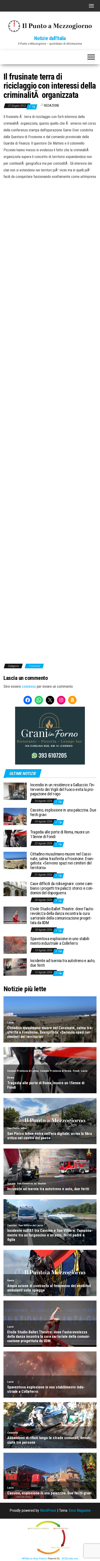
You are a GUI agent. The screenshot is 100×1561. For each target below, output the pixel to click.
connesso (29, 686)
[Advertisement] (50, 211)
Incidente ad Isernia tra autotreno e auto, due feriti (62, 963)
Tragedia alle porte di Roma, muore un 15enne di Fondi (60, 834)
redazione (51, 105)
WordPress (48, 1510)
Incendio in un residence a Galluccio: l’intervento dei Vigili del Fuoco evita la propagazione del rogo (62, 789)
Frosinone (34, 666)
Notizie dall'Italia (50, 38)
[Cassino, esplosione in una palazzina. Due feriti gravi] (15, 816)
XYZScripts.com (70, 1558)
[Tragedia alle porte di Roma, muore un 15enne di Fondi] (15, 838)
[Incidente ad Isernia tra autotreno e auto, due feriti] (15, 967)
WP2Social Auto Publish (34, 1558)
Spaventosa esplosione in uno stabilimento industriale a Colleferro (60, 941)
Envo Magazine (80, 1510)
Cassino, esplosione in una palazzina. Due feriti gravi (63, 812)
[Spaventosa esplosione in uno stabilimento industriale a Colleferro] (15, 945)
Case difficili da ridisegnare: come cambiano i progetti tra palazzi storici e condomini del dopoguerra (61, 888)
